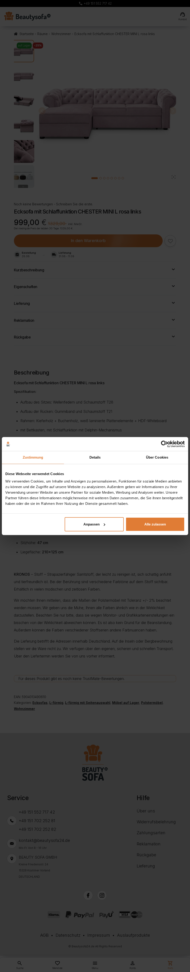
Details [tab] (95, 457)
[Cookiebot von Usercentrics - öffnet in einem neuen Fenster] (164, 443)
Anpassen (91, 524)
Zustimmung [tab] (33, 457)
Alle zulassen (155, 524)
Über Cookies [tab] (157, 457)
